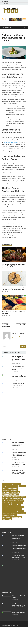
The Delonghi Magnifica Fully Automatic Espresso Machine (18, 368)
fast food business (16, 496)
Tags (19, 352)
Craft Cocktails (14, 490)
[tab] (5, 352)
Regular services (6, 513)
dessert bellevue (6, 492)
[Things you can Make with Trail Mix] (6, 596)
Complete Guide (6, 490)
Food (3, 32)
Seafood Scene (6, 515)
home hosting (20, 500)
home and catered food (11, 500)
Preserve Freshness (11, 511)
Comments (13, 352)
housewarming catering (17, 502)
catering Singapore (14, 486)
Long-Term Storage (6, 506)
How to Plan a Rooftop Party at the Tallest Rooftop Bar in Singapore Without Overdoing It (19, 358)
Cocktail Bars (22, 486)
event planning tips (14, 494)
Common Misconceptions (12, 488)
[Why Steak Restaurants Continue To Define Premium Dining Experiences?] (14, 255)
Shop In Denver (13, 515)
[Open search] (24, 27)
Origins (4, 511)
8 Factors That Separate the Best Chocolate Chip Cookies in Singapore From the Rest (13, 288)
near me (13, 509)
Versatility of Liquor (7, 519)
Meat (13, 506)
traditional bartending (16, 517)
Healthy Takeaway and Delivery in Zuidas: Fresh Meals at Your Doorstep (18, 472)
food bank (23, 496)
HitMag (16, 625)
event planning (6, 494)
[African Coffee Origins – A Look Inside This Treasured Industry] (6, 375)
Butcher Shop (10, 484)
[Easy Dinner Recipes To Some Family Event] (6, 383)
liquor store (5, 504)
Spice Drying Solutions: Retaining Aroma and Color (18, 463)
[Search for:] (14, 346)
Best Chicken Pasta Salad (18, 612)
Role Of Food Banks (15, 513)
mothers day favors (7, 509)
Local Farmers (18, 504)
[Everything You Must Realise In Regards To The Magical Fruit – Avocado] (6, 603)
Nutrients (19, 509)
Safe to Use (23, 513)
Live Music (11, 504)
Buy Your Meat (17, 484)
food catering (5, 498)
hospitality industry (7, 502)
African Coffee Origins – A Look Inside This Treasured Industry (19, 376)
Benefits (4, 484)
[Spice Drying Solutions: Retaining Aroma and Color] (6, 462)
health (4, 500)
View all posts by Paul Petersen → (17, 336)
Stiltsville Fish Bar (6, 517)
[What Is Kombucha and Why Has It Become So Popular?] (14, 302)
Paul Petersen (13, 43)
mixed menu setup (19, 506)
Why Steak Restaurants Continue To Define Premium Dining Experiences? (13, 265)
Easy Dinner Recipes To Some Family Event (18, 384)
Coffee (4, 488)
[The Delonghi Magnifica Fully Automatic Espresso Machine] (6, 366)
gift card (20, 498)
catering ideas (5, 486)
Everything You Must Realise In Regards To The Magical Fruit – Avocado (18, 605)
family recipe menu (7, 496)
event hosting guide (15, 492)
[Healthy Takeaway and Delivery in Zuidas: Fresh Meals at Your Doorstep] (6, 470)
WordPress (9, 625)
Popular (5, 352)
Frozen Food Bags (13, 498)
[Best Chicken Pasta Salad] (6, 612)
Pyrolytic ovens (20, 511)
